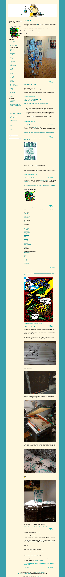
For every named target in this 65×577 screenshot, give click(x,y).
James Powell (26, 233)
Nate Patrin (25, 256)
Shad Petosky (26, 181)
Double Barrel (12, 101)
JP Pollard (25, 237)
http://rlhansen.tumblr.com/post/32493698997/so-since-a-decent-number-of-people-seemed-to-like (39, 132)
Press (27, 121)
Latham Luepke (26, 241)
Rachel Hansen (12, 89)
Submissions (36, 323)
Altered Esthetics (38, 171)
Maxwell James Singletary (14, 85)
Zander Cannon (26, 263)
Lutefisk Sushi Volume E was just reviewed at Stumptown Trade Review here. (36, 103)
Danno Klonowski (12, 58)
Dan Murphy (26, 221)
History (11, 129)
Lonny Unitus (26, 243)
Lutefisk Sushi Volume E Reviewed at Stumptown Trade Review (32, 100)
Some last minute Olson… (30, 529)
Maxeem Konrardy (27, 252)
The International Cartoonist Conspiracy (24, 573)
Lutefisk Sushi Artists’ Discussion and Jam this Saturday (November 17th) (34, 84)
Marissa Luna (26, 247)
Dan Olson (11, 57)
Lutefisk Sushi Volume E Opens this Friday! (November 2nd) (33, 139)
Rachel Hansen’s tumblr (36, 127)
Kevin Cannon (26, 239)
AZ (10, 50)
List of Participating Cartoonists (31, 206)
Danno (30, 180)
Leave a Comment (50, 82)
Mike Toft (25, 255)
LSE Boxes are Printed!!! (29, 326)
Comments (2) (51, 267)
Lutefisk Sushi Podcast (29, 177)
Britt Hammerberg (27, 216)
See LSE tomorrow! (28, 20)
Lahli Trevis (26, 240)
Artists (11, 125)
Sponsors (11, 132)
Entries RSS (24, 570)
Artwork (27, 526)
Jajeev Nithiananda (27, 232)
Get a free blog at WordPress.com (37, 570)
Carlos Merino (12, 54)
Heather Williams (26, 228)
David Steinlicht (26, 225)
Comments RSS (29, 570)
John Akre (25, 236)
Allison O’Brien (26, 213)
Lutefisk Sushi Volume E (30, 323)
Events (27, 96)
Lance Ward (12, 74)
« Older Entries (26, 567)
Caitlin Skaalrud (26, 217)
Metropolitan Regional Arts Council (15, 104)
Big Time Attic (12, 42)
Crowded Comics (12, 100)
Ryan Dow (25, 259)
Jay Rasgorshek (26, 235)
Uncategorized (28, 174)
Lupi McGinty (12, 80)
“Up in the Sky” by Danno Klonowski (32, 269)
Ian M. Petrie (26, 229)
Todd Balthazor (12, 93)
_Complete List (12, 96)
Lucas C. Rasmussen (27, 244)
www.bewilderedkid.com (39, 560)
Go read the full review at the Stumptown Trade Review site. (33, 118)
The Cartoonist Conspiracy (14, 45)
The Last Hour (27, 124)
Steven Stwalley (26, 260)
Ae (37, 24)
